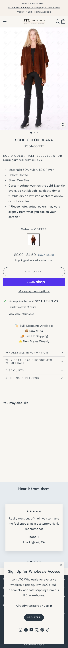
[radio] (33, 240)
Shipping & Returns (22, 378)
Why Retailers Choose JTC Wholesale (28, 361)
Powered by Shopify (34, 644)
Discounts (14, 370)
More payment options (34, 291)
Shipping (20, 260)
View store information (21, 314)
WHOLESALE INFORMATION (26, 353)
